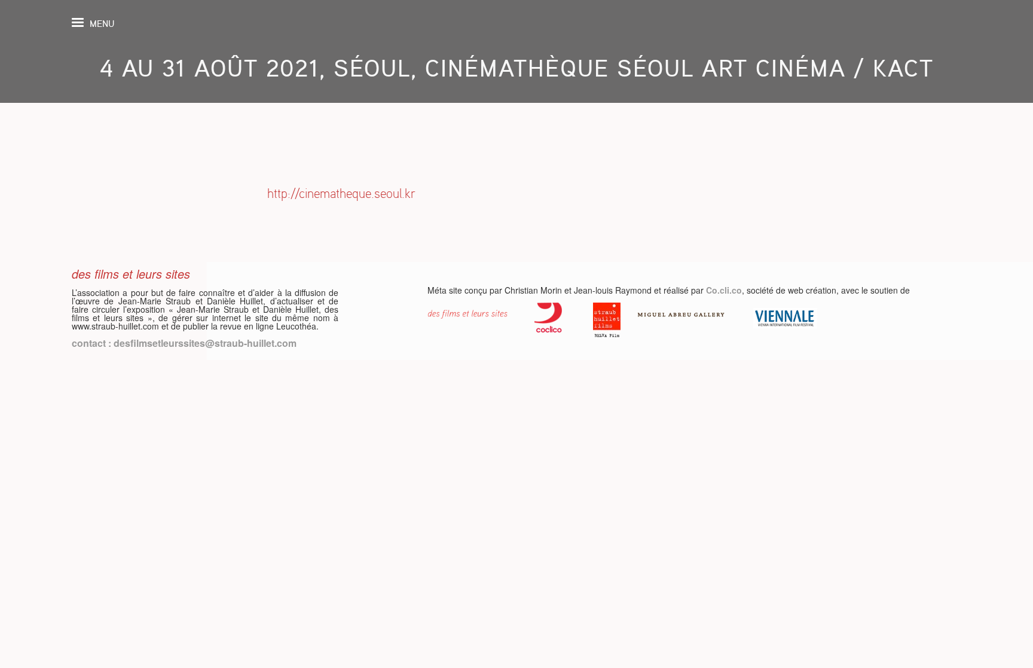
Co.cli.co (724, 290)
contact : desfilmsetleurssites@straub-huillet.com (184, 343)
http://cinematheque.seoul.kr (341, 193)
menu (102, 23)
